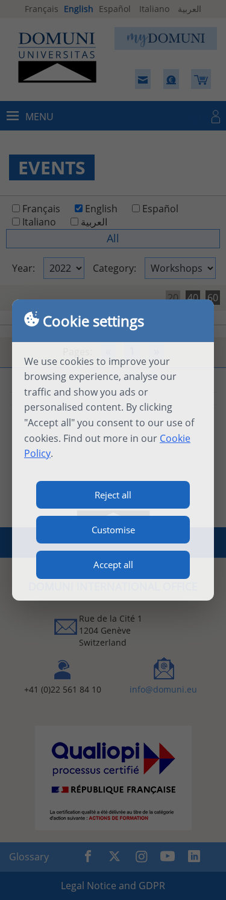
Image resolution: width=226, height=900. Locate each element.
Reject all (113, 495)
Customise (113, 530)
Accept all (113, 565)
